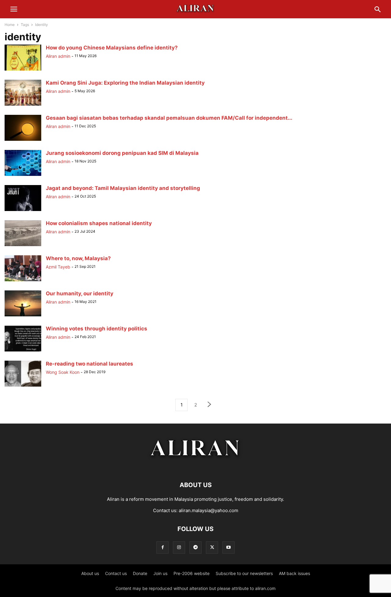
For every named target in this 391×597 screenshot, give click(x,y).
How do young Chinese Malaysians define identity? (112, 48)
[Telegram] (195, 547)
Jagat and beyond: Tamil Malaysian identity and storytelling (123, 188)
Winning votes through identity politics (96, 329)
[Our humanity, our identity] (23, 316)
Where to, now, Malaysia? (78, 258)
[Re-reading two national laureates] (23, 386)
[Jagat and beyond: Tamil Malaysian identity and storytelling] (23, 210)
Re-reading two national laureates (89, 364)
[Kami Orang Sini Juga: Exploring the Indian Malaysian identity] (23, 105)
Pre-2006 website (192, 573)
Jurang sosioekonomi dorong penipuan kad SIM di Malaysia (122, 153)
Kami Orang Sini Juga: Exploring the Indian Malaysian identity (125, 83)
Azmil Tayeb (58, 266)
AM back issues (294, 573)
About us (90, 573)
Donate (140, 573)
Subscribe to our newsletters (244, 573)
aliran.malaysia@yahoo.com (208, 510)
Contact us (116, 573)
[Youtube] (228, 547)
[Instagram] (179, 547)
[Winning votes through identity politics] (23, 351)
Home (10, 24)
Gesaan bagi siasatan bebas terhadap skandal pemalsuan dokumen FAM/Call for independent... (169, 118)
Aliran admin (58, 56)
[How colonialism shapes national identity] (23, 246)
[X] (212, 547)
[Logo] (196, 466)
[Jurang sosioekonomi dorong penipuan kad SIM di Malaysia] (23, 175)
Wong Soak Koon (62, 372)
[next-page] (209, 405)
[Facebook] (162, 547)
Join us (160, 573)
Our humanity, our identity (79, 293)
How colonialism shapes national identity (99, 223)
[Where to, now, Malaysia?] (23, 281)
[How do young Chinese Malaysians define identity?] (23, 70)
